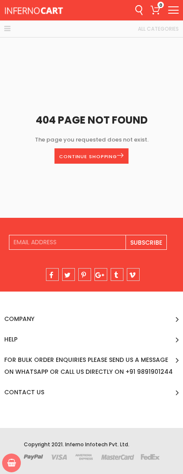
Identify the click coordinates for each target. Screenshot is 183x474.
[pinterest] (84, 274)
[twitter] (68, 274)
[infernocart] (34, 10)
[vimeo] (133, 274)
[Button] (173, 10)
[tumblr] (117, 274)
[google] (100, 274)
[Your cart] (11, 463)
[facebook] (52, 274)
